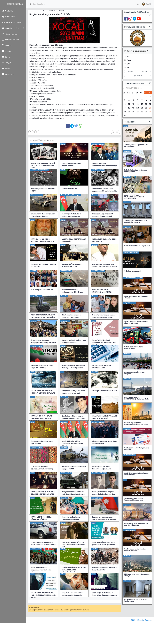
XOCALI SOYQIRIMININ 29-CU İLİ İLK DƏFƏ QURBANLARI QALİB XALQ (43, 165)
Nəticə (144, 71)
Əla (128, 56)
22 (146, 108)
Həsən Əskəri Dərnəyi (13, 22)
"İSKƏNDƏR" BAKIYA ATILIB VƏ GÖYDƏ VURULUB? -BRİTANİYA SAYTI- (43, 317)
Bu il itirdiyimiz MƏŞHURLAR (42, 290)
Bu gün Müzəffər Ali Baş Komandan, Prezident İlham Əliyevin (72, 443)
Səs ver (131, 71)
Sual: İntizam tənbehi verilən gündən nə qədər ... (135, 549)
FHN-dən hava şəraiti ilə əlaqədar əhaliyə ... (137, 575)
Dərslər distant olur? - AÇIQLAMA (137, 246)
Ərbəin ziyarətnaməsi (132, 271)
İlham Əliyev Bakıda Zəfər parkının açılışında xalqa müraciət (71, 216)
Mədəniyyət (9, 74)
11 (129, 104)
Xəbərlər (8, 51)
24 (124, 112)
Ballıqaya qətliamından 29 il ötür (104, 391)
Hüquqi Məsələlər (11, 34)
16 (150, 104)
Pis (128, 67)
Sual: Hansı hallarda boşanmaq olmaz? (136, 297)
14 (142, 104)
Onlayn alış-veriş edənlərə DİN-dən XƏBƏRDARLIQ (136, 524)
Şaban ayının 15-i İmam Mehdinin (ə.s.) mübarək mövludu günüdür (101, 468)
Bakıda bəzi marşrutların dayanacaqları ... (133, 347)
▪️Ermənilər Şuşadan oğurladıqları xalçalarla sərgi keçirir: (42, 468)
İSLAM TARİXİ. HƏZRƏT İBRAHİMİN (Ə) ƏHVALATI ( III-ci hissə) (104, 342)
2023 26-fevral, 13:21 (36, 11)
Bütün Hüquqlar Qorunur (141, 620)
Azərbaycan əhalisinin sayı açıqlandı (134, 373)
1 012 (116, 132)
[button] (146, 4)
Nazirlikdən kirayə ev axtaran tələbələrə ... (135, 600)
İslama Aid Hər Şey (11, 28)
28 (142, 112)
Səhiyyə (8, 63)
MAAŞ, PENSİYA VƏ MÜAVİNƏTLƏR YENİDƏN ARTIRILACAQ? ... (134, 196)
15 (146, 104)
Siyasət (7, 68)
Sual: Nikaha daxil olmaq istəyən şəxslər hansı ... (136, 474)
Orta (128, 64)
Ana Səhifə (9, 11)
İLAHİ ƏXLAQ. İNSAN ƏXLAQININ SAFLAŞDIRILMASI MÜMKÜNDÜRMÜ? (74, 569)
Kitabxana (8, 45)
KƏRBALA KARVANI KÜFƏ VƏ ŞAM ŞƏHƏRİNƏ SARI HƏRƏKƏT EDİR (74, 544)
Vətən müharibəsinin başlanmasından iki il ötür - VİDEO (41, 569)
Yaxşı (129, 60)
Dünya (7, 57)
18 (129, 108)
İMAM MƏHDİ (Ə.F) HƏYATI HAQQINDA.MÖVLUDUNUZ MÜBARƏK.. (41, 418)
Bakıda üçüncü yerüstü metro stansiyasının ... (135, 170)
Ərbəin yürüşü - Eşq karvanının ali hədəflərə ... (136, 145)
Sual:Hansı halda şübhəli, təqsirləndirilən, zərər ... (134, 499)
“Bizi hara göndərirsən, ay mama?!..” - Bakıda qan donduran (71, 317)
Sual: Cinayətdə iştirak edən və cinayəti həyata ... (136, 322)
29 (146, 112)
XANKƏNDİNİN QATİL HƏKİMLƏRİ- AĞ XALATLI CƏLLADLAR (101, 292)
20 (137, 108)
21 (142, 108)
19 (133, 108)
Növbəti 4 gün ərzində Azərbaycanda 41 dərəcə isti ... (136, 423)
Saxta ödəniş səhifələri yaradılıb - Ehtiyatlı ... (137, 448)
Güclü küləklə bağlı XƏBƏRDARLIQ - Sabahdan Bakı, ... (136, 398)
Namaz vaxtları (10, 17)
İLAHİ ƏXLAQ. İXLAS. (69, 188)
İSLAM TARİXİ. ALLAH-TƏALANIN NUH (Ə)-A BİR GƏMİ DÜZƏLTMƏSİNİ (104, 418)
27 (137, 112)
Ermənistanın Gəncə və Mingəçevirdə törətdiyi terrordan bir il (43, 342)
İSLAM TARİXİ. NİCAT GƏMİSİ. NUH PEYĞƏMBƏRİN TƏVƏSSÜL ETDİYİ (43, 595)
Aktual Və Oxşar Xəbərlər (43, 140)
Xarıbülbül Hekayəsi (11, 40)
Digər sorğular (137, 75)
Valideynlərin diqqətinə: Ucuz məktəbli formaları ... (135, 221)
